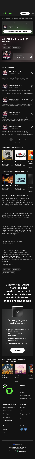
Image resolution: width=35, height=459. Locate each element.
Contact (22, 407)
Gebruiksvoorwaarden (9, 407)
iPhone (5, 429)
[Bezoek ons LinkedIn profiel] (21, 429)
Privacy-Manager (7, 420)
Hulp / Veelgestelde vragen (25, 414)
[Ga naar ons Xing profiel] (25, 429)
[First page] (4, 139)
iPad (4, 432)
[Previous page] (7, 139)
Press (22, 392)
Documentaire (6, 47)
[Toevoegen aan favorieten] (27, 39)
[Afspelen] (31, 57)
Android (5, 436)
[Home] (3, 18)
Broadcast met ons (25, 398)
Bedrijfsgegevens (7, 414)
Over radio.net (24, 389)
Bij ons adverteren (25, 395)
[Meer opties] (32, 39)
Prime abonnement (25, 419)
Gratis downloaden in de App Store (17, 31)
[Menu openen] (33, 13)
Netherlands (18, 444)
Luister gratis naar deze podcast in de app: (15, 23)
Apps (21, 410)
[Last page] (19, 142)
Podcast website (6, 264)
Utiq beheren (6, 417)
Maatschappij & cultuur (8, 272)
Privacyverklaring (7, 410)
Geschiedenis (16, 47)
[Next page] (15, 142)
